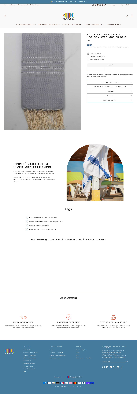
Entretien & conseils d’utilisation (110, 86)
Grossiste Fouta (28, 366)
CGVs (78, 352)
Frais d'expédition (101, 47)
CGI (77, 355)
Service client (110, 100)
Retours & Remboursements (58, 355)
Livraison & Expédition (56, 352)
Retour (13, 5)
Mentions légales (81, 350)
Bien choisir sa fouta (29, 358)
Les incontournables (25, 25)
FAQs (31, 5)
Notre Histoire (27, 350)
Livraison (6, 5)
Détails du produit (110, 82)
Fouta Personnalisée (29, 369)
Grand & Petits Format (71, 25)
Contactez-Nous (55, 358)
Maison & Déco (113, 25)
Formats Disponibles (29, 355)
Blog (24, 371)
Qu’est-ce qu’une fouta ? (30, 352)
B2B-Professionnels (22, 5)
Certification (27, 360)
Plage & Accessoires (94, 25)
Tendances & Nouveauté (48, 25)
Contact (37, 5)
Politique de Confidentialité (84, 358)
